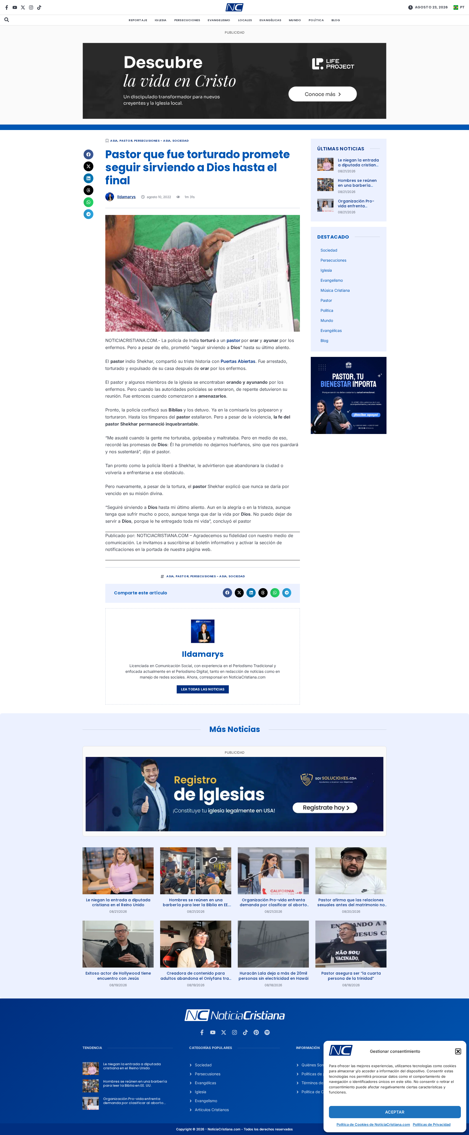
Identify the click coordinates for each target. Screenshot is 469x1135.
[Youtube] (14, 7)
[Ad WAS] (234, 829)
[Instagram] (31, 7)
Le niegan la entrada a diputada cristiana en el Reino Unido (358, 165)
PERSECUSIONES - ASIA (152, 140)
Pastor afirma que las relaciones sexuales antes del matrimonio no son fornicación (351, 904)
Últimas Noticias (340, 148)
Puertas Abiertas (238, 361)
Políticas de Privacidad (432, 1124)
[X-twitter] (23, 7)
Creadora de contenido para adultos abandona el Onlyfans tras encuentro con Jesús (195, 978)
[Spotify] (267, 1032)
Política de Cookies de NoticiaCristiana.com (373, 1124)
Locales (245, 20)
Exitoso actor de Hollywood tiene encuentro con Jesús (118, 976)
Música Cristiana (335, 290)
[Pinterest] (256, 1032)
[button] (458, 1051)
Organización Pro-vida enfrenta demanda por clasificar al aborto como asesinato (273, 904)
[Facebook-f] (6, 7)
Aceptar (394, 1112)
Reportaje (138, 20)
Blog (335, 20)
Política (316, 20)
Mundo (295, 20)
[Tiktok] (39, 7)
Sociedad (180, 140)
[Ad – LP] (234, 117)
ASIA (114, 140)
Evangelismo (219, 20)
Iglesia (160, 20)
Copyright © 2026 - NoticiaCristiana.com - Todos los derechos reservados (234, 1129)
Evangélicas (270, 20)
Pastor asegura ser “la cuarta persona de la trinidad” (351, 976)
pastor (234, 340)
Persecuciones (187, 20)
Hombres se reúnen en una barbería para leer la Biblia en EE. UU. (358, 188)
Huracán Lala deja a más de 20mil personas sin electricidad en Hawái (273, 976)
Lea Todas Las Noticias (202, 689)
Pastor (125, 140)
